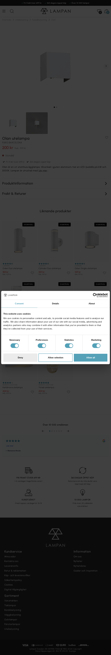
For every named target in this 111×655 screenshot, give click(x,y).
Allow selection (55, 357)
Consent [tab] (19, 303)
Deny (20, 357)
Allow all (90, 357)
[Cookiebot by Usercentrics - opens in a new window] (95, 295)
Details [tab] (55, 303)
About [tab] (92, 303)
